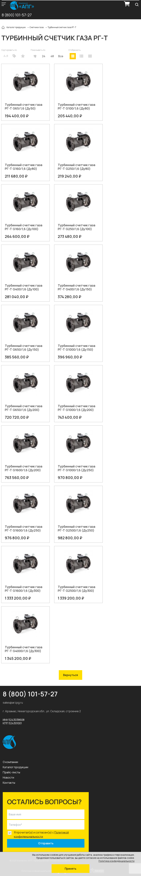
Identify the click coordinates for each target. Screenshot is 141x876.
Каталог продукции (15, 767)
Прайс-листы (11, 772)
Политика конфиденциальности (116, 861)
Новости (8, 777)
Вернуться (70, 675)
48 (52, 56)
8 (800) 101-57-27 (17, 15)
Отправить (45, 843)
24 (43, 56)
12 (35, 56)
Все (60, 56)
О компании (10, 762)
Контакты (9, 783)
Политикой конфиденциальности (41, 834)
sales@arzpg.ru (13, 702)
